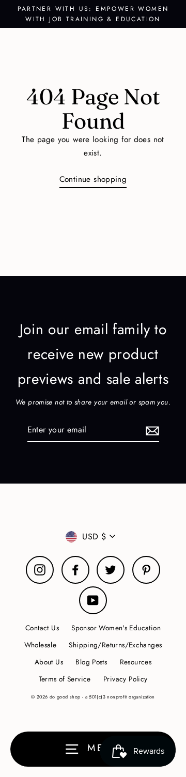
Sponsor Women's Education (116, 628)
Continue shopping (93, 179)
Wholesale (40, 645)
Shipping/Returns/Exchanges (115, 645)
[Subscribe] (151, 430)
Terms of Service (65, 679)
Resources (135, 662)
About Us (49, 662)
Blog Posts (91, 662)
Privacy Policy (125, 679)
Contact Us (42, 628)
